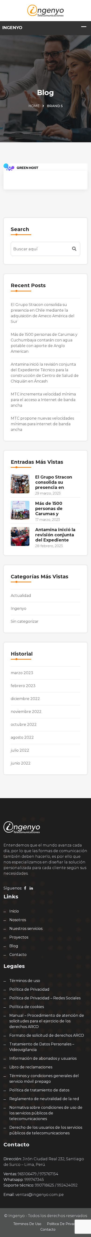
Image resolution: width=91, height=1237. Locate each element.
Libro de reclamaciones (30, 1067)
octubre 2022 (24, 724)
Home (34, 106)
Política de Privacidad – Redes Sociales (44, 998)
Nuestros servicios (25, 928)
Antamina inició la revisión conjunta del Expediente (55, 535)
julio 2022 (20, 750)
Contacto (18, 954)
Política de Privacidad (29, 989)
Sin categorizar (24, 621)
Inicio (14, 911)
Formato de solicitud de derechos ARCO (46, 1035)
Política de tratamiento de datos (39, 1090)
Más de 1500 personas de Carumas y (49, 508)
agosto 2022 (22, 737)
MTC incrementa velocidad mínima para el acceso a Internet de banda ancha (43, 400)
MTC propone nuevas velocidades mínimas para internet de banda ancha (42, 424)
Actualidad (21, 595)
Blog (13, 946)
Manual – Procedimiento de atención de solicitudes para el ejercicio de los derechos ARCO (46, 1021)
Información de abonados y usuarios (43, 1058)
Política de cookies (26, 1007)
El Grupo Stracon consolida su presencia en (53, 482)
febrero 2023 (23, 686)
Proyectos (18, 937)
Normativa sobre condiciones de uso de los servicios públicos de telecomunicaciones (45, 1113)
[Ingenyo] (45, 10)
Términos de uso (24, 980)
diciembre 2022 (25, 698)
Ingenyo (18, 608)
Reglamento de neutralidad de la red (44, 1099)
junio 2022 (21, 763)
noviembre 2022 (26, 711)
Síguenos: (13, 888)
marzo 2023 (22, 673)
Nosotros (17, 920)
